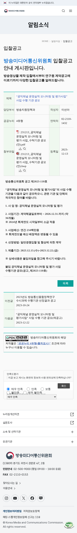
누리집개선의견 (11, 414)
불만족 (15, 392)
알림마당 (55, 41)
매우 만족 (17, 389)
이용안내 (8, 488)
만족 (34, 389)
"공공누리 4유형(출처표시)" (34, 343)
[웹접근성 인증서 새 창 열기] (69, 523)
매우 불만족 (35, 392)
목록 (65, 283)
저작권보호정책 (31, 511)
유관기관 (7, 441)
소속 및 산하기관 (12, 431)
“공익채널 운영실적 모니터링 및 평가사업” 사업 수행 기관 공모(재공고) (39, 316)
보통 (48, 389)
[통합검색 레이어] (63, 10)
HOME (45, 41)
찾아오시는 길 (10, 483)
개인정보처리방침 (12, 511)
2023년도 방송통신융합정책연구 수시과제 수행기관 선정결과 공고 (36, 299)
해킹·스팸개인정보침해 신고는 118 (21, 517)
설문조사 (7, 422)
